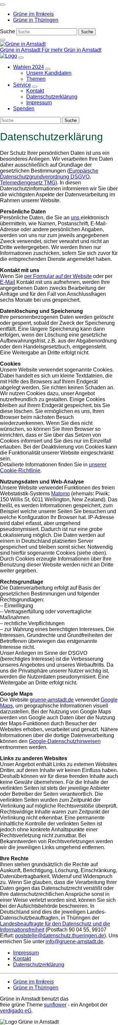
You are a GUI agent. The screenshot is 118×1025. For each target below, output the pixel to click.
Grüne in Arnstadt (21, 50)
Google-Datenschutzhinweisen (65, 741)
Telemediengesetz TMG (27, 182)
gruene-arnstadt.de (52, 700)
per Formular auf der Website (58, 276)
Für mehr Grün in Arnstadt (71, 50)
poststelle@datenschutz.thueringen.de (59, 935)
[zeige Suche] (2, 40)
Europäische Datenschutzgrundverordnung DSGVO (49, 174)
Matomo (60, 493)
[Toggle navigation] (2, 5)
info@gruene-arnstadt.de (74, 941)
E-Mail (7, 282)
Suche (7, 31)
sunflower (55, 1005)
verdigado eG (15, 1010)
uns (76, 217)
